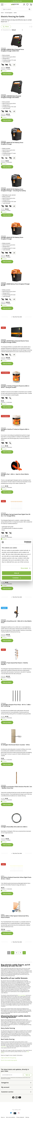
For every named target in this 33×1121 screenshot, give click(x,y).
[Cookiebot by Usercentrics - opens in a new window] (24, 542)
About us (3, 1117)
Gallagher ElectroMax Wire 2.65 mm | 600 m (14, 827)
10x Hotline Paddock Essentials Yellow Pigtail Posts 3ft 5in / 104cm (16, 878)
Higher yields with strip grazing (8, 1057)
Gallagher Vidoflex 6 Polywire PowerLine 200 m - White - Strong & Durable (15, 386)
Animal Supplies (8, 12)
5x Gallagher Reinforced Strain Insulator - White (15, 745)
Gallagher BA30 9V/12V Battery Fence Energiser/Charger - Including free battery (13, 189)
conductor (3, 1046)
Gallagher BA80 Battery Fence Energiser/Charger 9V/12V (15, 284)
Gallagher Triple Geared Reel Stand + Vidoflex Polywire (14, 663)
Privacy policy (7, 1078)
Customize (16, 577)
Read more (4, 21)
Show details (24, 568)
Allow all (16, 573)
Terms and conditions (10, 1117)
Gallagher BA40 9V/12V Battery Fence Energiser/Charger (12, 238)
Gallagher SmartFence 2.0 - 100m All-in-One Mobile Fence (16, 621)
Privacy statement (20, 1117)
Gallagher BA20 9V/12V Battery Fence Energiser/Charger (12, 143)
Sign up (28, 1075)
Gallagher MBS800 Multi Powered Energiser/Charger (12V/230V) (11, 96)
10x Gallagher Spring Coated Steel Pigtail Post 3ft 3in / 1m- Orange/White (15, 515)
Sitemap (27, 1117)
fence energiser (21, 995)
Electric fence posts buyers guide (9, 1060)
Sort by (9, 30)
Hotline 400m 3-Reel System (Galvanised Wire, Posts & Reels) (15, 916)
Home (2, 12)
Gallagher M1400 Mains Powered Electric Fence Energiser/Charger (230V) (15, 341)
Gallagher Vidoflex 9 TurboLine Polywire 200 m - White (15, 430)
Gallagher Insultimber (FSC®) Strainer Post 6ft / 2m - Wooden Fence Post (16, 787)
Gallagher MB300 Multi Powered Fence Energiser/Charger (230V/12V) (12, 50)
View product (7, 74)
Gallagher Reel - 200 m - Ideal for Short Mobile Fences (15, 474)
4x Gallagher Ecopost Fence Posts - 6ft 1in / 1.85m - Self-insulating (16, 705)
